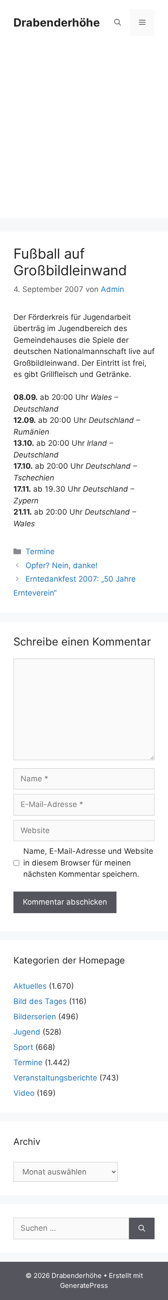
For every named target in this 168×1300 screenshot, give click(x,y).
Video (23, 1093)
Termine (40, 551)
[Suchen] (142, 1228)
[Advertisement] (84, 133)
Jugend (26, 1031)
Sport (23, 1047)
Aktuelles (30, 986)
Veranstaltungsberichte (55, 1077)
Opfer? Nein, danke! (62, 565)
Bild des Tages (40, 1001)
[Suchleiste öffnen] (117, 22)
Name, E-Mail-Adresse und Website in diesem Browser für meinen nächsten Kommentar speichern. (88, 863)
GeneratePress (84, 1285)
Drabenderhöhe (56, 22)
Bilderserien (34, 1016)
